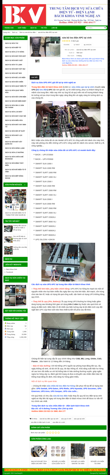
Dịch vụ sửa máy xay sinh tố (15, 126)
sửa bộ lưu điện (60, 396)
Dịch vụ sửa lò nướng (14, 152)
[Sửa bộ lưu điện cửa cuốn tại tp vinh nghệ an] (58, 451)
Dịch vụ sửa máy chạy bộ (15, 116)
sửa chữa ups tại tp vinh (83, 87)
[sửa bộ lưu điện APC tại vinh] (45, 47)
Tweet (77, 44)
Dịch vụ (33, 28)
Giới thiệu (22, 28)
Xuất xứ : (72, 53)
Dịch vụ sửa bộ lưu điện (15, 77)
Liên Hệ (54, 28)
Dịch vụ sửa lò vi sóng (14, 52)
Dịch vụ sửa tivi (11, 43)
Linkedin (88, 44)
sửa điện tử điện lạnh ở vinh (40, 422)
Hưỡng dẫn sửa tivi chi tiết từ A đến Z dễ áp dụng (19, 228)
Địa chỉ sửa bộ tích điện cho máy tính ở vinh (39, 464)
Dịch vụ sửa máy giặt (14, 60)
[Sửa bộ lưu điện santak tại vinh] (78, 451)
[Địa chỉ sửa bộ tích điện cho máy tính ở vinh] (39, 451)
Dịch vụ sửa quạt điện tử (15, 86)
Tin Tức (44, 28)
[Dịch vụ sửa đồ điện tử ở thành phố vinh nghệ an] (15, 200)
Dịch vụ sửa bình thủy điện (14, 164)
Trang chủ (9, 28)
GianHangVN (103, 473)
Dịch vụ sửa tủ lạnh (13, 65)
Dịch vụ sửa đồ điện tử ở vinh (15, 171)
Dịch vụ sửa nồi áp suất (15, 131)
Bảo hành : (71, 56)
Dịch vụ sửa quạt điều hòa (14, 91)
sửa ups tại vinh (79, 419)
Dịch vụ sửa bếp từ (13, 47)
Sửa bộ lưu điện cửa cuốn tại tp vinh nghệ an (58, 464)
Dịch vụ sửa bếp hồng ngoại (14, 177)
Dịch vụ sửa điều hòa (14, 120)
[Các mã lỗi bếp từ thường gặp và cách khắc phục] (8, 243)
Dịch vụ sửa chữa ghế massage (14, 158)
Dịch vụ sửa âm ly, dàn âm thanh (14, 106)
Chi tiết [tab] (34, 77)
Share (67, 44)
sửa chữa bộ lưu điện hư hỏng (61, 386)
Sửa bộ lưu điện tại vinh (97, 462)
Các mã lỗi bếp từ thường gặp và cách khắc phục (20, 238)
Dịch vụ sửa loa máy (13, 112)
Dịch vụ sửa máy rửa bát (15, 56)
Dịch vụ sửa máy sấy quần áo (13, 143)
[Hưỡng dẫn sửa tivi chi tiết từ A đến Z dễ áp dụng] (8, 232)
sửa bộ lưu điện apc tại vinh (49, 419)
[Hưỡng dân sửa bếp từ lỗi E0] (8, 254)
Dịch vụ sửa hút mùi (13, 73)
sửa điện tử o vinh (59, 422)
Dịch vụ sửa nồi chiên (14, 82)
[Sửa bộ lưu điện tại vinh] (97, 451)
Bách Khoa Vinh (11, 269)
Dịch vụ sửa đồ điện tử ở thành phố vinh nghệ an (15, 214)
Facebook (9, 272)
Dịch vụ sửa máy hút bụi (15, 69)
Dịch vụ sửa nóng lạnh (14, 148)
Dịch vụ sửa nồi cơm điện (15, 97)
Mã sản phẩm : (70, 50)
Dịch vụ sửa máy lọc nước (13, 136)
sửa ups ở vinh (66, 419)
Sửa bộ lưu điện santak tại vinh (78, 462)
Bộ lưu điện (42, 90)
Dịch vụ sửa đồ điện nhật (15, 101)
